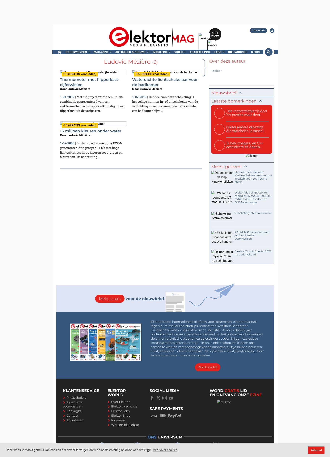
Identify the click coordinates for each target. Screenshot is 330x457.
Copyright (73, 411)
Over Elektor (120, 402)
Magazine (101, 52)
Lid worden (258, 30)
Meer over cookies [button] (165, 450)
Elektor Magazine (124, 406)
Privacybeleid (76, 397)
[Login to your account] (272, 30)
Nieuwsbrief (237, 52)
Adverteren (74, 420)
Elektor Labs (120, 411)
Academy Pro (200, 52)
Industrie (160, 52)
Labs (217, 52)
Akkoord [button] (316, 450)
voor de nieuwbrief (131, 298)
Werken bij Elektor (125, 425)
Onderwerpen (76, 52)
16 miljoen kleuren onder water (90, 131)
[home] (60, 52)
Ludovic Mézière (79, 89)
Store (256, 52)
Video (178, 52)
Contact (72, 415)
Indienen (118, 420)
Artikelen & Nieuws (130, 52)
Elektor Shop (121, 415)
